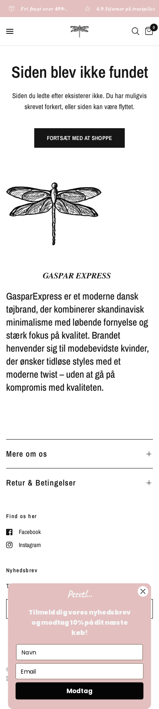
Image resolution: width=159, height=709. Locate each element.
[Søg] (135, 31)
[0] (147, 31)
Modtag (79, 691)
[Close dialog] (142, 591)
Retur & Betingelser (41, 482)
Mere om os (26, 453)
